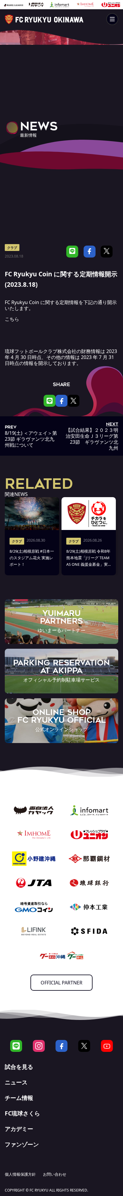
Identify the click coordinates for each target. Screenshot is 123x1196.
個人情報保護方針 (20, 1174)
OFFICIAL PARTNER (61, 982)
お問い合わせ (54, 1174)
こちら (12, 319)
